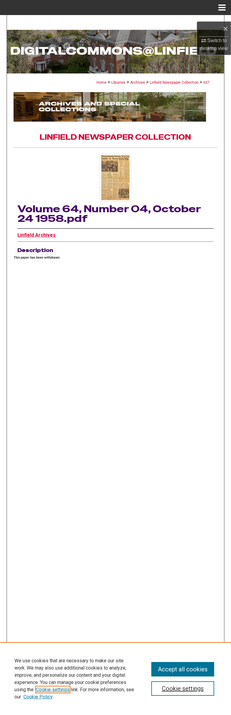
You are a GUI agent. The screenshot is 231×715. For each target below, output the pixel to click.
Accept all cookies (183, 669)
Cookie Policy (38, 697)
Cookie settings (52, 689)
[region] (115, 678)
